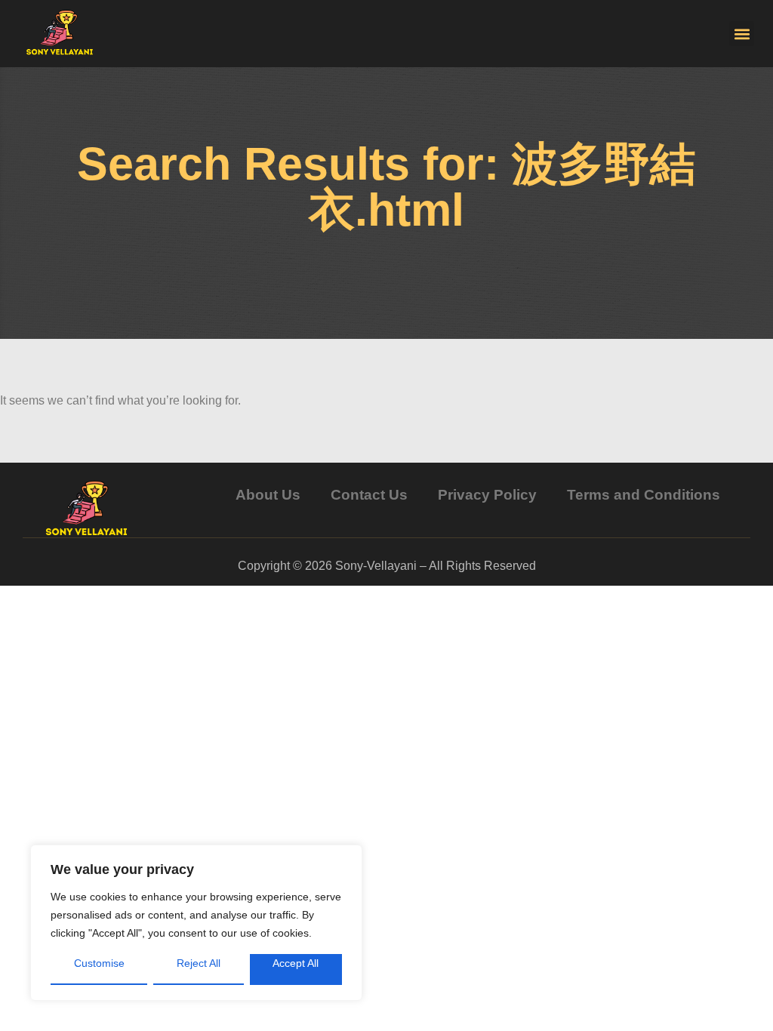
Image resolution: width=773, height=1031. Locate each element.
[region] (196, 923)
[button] (741, 33)
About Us (268, 495)
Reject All (198, 963)
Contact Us (369, 495)
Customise (99, 963)
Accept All (296, 963)
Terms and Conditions (643, 495)
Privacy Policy (487, 495)
